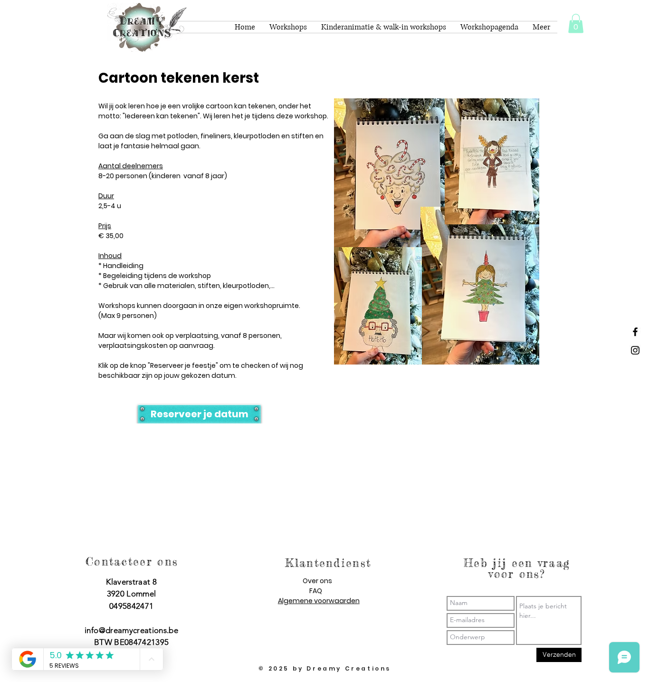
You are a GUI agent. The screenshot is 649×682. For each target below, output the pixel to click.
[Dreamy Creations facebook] (635, 331)
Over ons (317, 581)
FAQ (315, 591)
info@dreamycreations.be (131, 630)
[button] (576, 23)
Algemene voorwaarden (319, 600)
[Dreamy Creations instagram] (635, 350)
